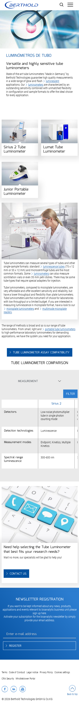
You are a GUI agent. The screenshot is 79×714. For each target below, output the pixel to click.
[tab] (36, 382)
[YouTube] (22, 688)
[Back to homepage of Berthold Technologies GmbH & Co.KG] (21, 5)
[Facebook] (5, 688)
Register (15, 646)
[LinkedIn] (14, 688)
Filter (70, 394)
